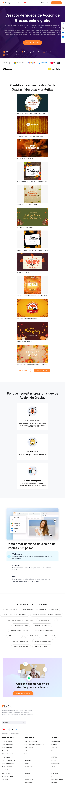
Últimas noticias (55, 763)
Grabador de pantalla (29, 751)
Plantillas (20, 3)
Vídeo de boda (6, 757)
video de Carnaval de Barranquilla (43, 630)
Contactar (54, 744)
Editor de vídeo (6, 773)
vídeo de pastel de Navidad (21, 646)
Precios (53, 776)
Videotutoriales (55, 751)
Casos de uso (28, 766)
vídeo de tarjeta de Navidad (42, 646)
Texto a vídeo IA (28, 747)
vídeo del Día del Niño (33, 636)
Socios (53, 770)
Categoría (27, 773)
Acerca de (54, 760)
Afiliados (53, 766)
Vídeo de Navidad (50, 636)
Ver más (4, 779)
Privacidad (54, 782)
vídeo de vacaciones (11, 609)
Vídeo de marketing (7, 744)
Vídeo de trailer (6, 751)
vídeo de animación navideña (43, 641)
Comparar (27, 770)
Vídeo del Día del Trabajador (42, 625)
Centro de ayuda (55, 741)
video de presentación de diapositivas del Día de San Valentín (40, 609)
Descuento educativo (57, 779)
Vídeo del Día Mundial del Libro (19, 630)
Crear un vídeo (56, 3)
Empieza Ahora (41, 370)
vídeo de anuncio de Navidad (20, 641)
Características (28, 782)
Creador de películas (7, 776)
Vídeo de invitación (7, 766)
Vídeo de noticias (7, 747)
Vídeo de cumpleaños (8, 763)
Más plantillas (23, 370)
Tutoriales (54, 747)
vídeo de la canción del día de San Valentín (14, 615)
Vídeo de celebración (14, 636)
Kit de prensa (54, 773)
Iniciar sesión (45, 3)
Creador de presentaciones (9, 770)
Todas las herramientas (30, 754)
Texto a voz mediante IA (30, 741)
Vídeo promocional (7, 741)
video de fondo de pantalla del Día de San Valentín (47, 615)
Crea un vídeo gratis (32, 42)
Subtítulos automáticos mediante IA (34, 744)
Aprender (26, 763)
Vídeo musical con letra (8, 760)
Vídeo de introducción (8, 754)
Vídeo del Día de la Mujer (21, 625)
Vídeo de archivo (28, 779)
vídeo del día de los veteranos (47, 620)
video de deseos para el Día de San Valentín (20, 620)
